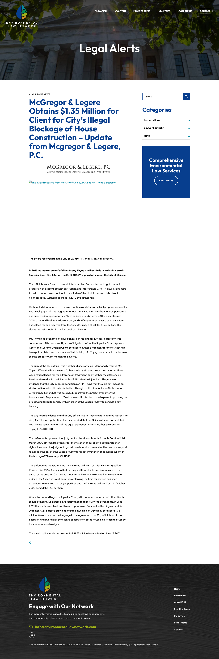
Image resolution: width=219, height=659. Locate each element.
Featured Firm (152, 120)
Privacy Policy (121, 644)
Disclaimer (95, 644)
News (47, 94)
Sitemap (108, 644)
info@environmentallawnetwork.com (65, 627)
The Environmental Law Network (45, 644)
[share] (30, 542)
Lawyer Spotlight (154, 127)
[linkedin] (32, 635)
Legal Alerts (185, 11)
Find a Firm (101, 11)
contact (205, 11)
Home (177, 588)
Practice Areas (141, 11)
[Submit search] (186, 96)
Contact (178, 629)
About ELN (120, 11)
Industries (164, 11)
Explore (164, 180)
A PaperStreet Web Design (144, 644)
